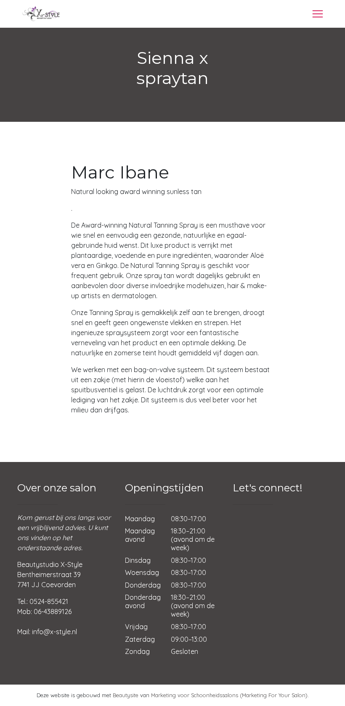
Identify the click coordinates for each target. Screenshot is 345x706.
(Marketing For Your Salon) (274, 695)
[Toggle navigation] (317, 14)
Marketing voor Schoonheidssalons (194, 695)
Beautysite (125, 695)
